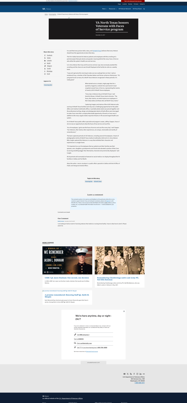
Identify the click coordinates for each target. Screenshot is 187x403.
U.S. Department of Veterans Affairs (71, 398)
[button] (144, 9)
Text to (79, 339)
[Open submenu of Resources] (116, 9)
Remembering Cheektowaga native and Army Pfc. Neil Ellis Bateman (118, 279)
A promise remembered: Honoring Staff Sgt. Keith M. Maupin (67, 296)
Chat (84, 343)
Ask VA (108, 201)
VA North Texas (97, 51)
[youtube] (124, 374)
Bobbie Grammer (61, 221)
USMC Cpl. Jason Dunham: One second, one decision (67, 278)
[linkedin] (140, 374)
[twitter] (128, 374)
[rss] (131, 374)
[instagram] (137, 374)
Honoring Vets (48, 85)
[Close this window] (124, 311)
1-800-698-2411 (140, 383)
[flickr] (144, 374)
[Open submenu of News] (106, 9)
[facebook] (134, 374)
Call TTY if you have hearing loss (92, 347)
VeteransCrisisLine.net (92, 351)
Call (83, 334)
